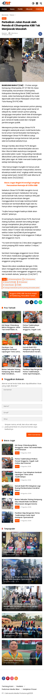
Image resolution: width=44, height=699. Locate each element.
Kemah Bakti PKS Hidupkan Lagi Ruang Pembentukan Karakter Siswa (32, 349)
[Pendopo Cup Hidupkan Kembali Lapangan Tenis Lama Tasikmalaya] (11, 339)
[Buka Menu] (37, 3)
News (4, 18)
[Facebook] (27, 302)
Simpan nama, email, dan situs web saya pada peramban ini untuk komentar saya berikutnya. (21, 426)
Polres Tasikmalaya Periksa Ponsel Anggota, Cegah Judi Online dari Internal (31, 327)
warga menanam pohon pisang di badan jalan (22, 288)
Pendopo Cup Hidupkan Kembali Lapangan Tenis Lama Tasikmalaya (11, 349)
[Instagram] (12, 678)
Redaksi (4, 33)
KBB (19, 285)
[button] (33, 3)
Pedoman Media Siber (11, 689)
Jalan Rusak (9, 285)
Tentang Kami (7, 686)
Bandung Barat (15, 279)
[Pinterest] (8, 678)
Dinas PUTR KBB (10, 282)
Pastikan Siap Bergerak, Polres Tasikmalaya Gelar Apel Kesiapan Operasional (32, 371)
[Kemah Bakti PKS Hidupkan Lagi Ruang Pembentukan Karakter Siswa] (32, 339)
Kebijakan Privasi (29, 689)
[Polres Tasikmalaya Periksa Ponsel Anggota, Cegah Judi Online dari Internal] (32, 317)
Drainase (23, 282)
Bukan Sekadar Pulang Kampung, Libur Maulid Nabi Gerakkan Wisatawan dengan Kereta (11, 371)
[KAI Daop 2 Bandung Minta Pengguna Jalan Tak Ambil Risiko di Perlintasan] (11, 317)
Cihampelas (30, 279)
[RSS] (16, 678)
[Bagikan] (40, 34)
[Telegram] (36, 302)
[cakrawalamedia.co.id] (16, 3)
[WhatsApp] (40, 302)
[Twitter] (31, 302)
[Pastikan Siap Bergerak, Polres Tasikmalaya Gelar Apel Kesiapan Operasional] (32, 361)
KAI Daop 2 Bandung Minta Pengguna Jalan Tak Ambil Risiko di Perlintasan (11, 327)
